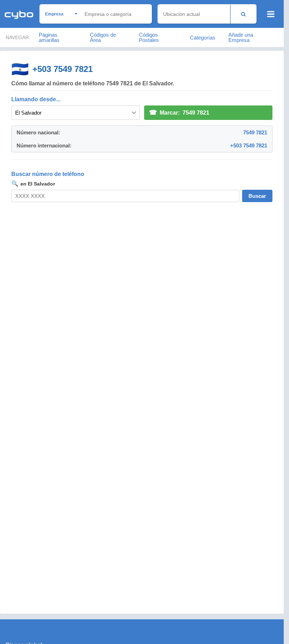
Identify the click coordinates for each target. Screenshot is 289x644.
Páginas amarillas (49, 37)
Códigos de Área (103, 37)
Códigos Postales (149, 37)
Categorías (202, 38)
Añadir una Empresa (240, 37)
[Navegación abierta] (270, 14)
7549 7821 (255, 132)
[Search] (243, 14)
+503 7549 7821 (62, 69)
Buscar (257, 196)
